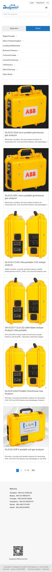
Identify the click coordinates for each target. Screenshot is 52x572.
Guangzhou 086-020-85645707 (22, 502)
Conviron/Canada (10, 55)
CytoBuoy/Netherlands (13, 46)
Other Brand (9, 74)
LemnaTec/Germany (12, 60)
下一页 (26, 470)
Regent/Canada (10, 36)
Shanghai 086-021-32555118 (21, 493)
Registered (40, 3)
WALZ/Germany (10, 70)
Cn (48, 3)
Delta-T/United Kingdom (13, 41)
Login (32, 3)
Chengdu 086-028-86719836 (21, 499)
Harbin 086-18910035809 (19, 507)
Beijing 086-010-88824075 (20, 496)
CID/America (9, 65)
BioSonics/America (11, 50)
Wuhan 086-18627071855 (20, 504)
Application (14, 28)
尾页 (33, 470)
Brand (38, 28)
